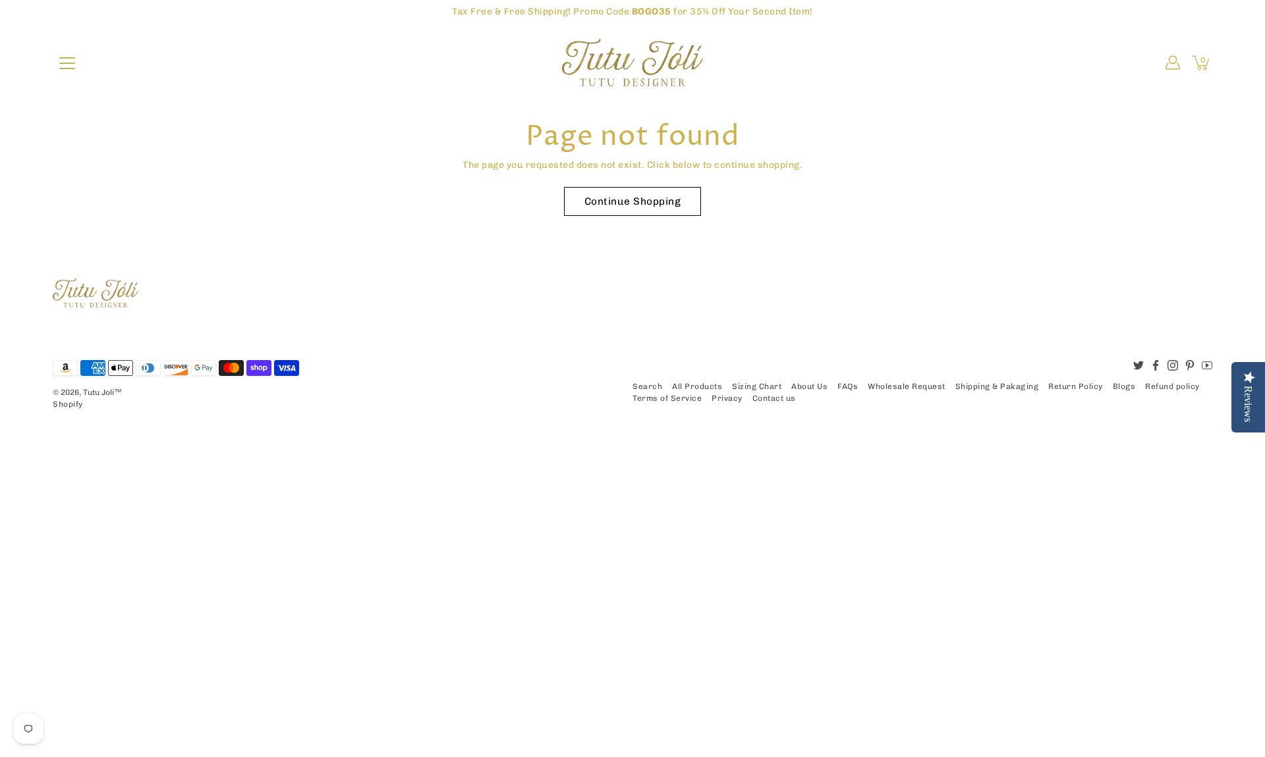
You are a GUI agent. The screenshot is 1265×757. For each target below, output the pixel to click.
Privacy (727, 398)
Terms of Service (667, 398)
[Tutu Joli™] (632, 62)
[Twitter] (1138, 365)
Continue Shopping (632, 201)
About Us (809, 386)
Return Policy (1075, 386)
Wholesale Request (906, 386)
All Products (697, 386)
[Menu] (67, 63)
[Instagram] (1172, 365)
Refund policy (1172, 386)
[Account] (1172, 62)
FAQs (847, 386)
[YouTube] (1207, 365)
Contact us (774, 398)
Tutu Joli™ (102, 392)
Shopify (68, 404)
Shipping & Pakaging (997, 386)
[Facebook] (1155, 365)
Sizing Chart (756, 386)
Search (647, 386)
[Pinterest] (1190, 365)
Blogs (1124, 386)
